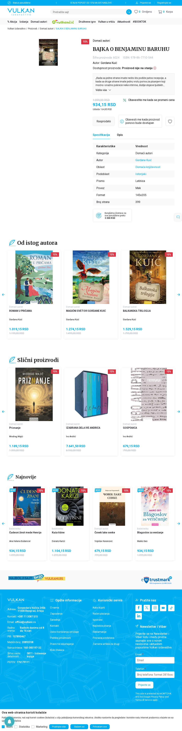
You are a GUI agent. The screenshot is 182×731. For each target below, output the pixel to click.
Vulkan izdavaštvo (16, 28)
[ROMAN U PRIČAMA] (34, 277)
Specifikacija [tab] (101, 135)
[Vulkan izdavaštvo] (20, 11)
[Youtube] (163, 608)
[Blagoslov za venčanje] (155, 506)
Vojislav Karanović (104, 541)
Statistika (24, 726)
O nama (54, 607)
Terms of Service (143, 700)
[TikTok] (171, 608)
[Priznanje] (34, 394)
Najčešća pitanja (102, 625)
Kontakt (54, 625)
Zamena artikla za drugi (106, 644)
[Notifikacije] (9, 722)
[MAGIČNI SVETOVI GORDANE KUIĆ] (91, 277)
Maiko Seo (142, 541)
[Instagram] (155, 608)
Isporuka (97, 619)
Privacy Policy (157, 697)
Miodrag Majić (16, 436)
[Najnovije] (12, 490)
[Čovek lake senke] (112, 506)
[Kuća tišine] (69, 506)
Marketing (41, 726)
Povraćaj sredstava (103, 637)
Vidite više (102, 90)
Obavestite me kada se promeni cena (151, 100)
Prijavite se (144, 684)
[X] (147, 608)
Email (138, 654)
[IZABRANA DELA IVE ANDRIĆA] (91, 394)
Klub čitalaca (57, 650)
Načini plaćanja (101, 613)
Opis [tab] (120, 135)
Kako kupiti (99, 607)
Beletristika (14, 529)
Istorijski (140, 174)
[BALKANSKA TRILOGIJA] (148, 277)
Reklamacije (99, 631)
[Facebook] (138, 608)
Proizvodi (32, 28)
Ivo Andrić (71, 436)
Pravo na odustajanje (62, 644)
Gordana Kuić (109, 63)
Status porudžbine (21, 3)
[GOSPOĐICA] (148, 394)
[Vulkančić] (62, 21)
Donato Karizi (58, 541)
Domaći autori (46, 28)
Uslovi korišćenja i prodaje (64, 631)
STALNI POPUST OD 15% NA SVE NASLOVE (91, 3)
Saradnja (55, 619)
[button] (165, 12)
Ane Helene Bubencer (20, 541)
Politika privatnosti (60, 637)
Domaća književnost (147, 167)
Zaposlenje (56, 613)
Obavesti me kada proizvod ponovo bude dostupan (142, 121)
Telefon (139, 668)
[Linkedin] (138, 616)
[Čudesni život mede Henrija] (27, 506)
